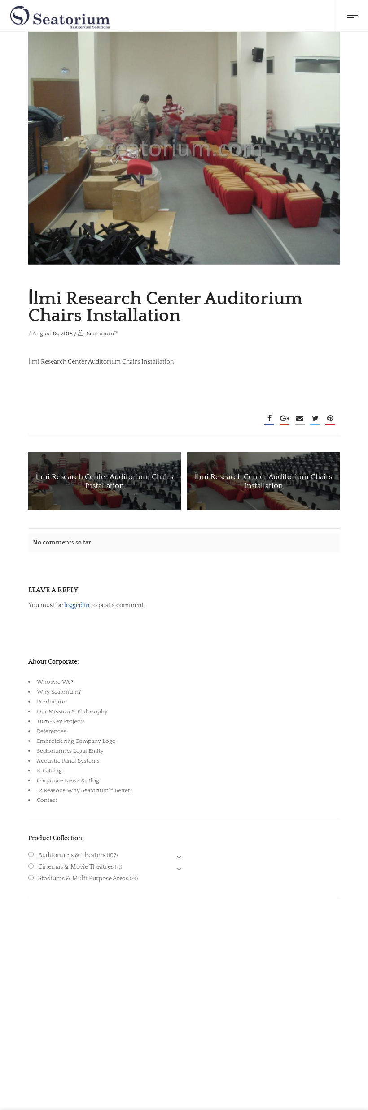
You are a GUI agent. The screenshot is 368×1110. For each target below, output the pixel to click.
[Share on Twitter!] (315, 418)
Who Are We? (55, 682)
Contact (47, 800)
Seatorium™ (102, 333)
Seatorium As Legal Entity (70, 751)
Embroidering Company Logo (76, 741)
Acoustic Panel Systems (68, 761)
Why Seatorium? (59, 692)
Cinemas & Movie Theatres (76, 866)
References (51, 731)
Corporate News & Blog (68, 780)
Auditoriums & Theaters (71, 855)
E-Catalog (49, 770)
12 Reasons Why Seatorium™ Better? (85, 790)
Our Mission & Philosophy (72, 711)
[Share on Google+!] (284, 418)
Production (52, 702)
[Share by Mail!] (300, 418)
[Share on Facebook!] (269, 418)
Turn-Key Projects (61, 721)
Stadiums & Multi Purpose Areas (83, 878)
